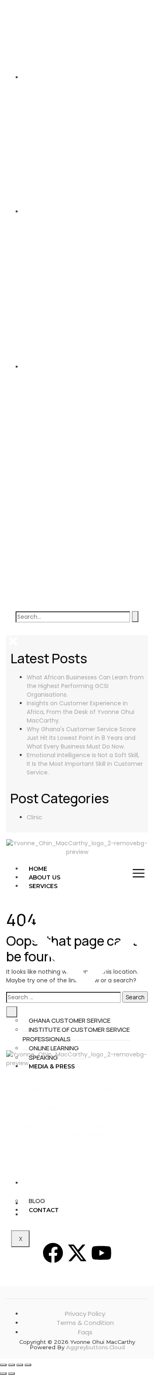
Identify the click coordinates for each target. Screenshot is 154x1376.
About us (44, 877)
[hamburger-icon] (138, 873)
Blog (37, 1200)
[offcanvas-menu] (10, 631)
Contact (44, 1210)
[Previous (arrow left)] (3, 1373)
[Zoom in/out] (3, 1365)
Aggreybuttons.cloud (95, 1347)
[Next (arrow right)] (11, 1373)
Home (38, 868)
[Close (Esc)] (28, 1365)
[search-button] (135, 616)
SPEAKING (43, 1057)
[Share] (19, 1365)
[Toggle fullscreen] (11, 1365)
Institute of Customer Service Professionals (76, 1034)
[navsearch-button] (77, 549)
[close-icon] (13, 641)
